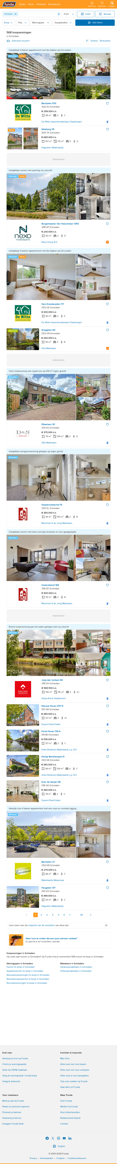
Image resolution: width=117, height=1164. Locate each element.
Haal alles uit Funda (70, 1087)
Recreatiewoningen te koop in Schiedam (27, 983)
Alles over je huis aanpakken (74, 1075)
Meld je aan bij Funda (13, 1100)
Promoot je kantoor (11, 1112)
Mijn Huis (64, 1058)
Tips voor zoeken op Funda (73, 1081)
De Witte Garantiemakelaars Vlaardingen (62, 121)
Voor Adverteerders (70, 1112)
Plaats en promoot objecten (16, 1106)
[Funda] (9, 4)
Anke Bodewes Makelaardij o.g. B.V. (59, 749)
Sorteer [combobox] (100, 40)
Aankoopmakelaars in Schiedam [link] (76, 967)
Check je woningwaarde (14, 1064)
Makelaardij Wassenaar (53, 880)
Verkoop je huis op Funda (15, 1058)
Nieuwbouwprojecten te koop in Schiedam (28, 979)
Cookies (60, 1158)
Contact (64, 1123)
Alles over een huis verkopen (74, 1070)
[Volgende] (90, 915)
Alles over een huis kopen (73, 1064)
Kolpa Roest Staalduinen (54, 698)
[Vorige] (26, 915)
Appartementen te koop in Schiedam (25, 971)
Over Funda (66, 1100)
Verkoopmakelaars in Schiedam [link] (75, 971)
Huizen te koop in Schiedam (21, 967)
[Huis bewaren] (107, 103)
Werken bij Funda (69, 1106)
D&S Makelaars (49, 442)
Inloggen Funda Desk (13, 1123)
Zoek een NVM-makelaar (14, 1070)
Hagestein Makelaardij (52, 147)
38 (81, 914)
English (61, 1146)
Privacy (33, 1158)
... (75, 914)
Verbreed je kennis (11, 1118)
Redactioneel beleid (70, 1118)
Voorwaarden (46, 1158)
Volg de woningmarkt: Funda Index (19, 1075)
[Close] (15, 14)
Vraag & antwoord (11, 1081)
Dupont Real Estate (50, 724)
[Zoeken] (58, 14)
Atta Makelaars (48, 348)
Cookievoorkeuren (77, 1158)
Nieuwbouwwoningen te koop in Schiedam (28, 975)
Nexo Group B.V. (50, 242)
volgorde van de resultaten (41, 925)
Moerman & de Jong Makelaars (57, 523)
